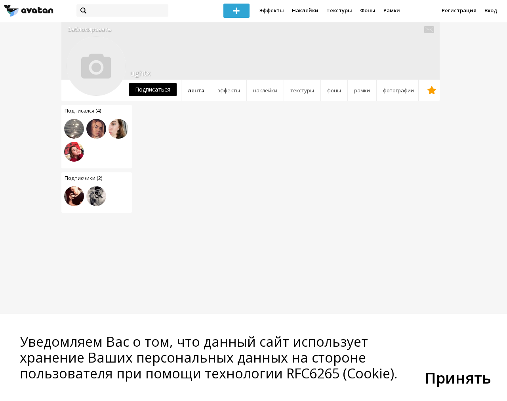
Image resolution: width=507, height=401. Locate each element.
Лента (196, 90)
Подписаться (152, 89)
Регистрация (459, 10)
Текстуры (339, 10)
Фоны (367, 10)
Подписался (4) (83, 110)
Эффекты (271, 10)
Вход (490, 10)
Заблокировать (89, 29)
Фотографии (398, 90)
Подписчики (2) (83, 177)
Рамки (391, 10)
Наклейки (305, 10)
